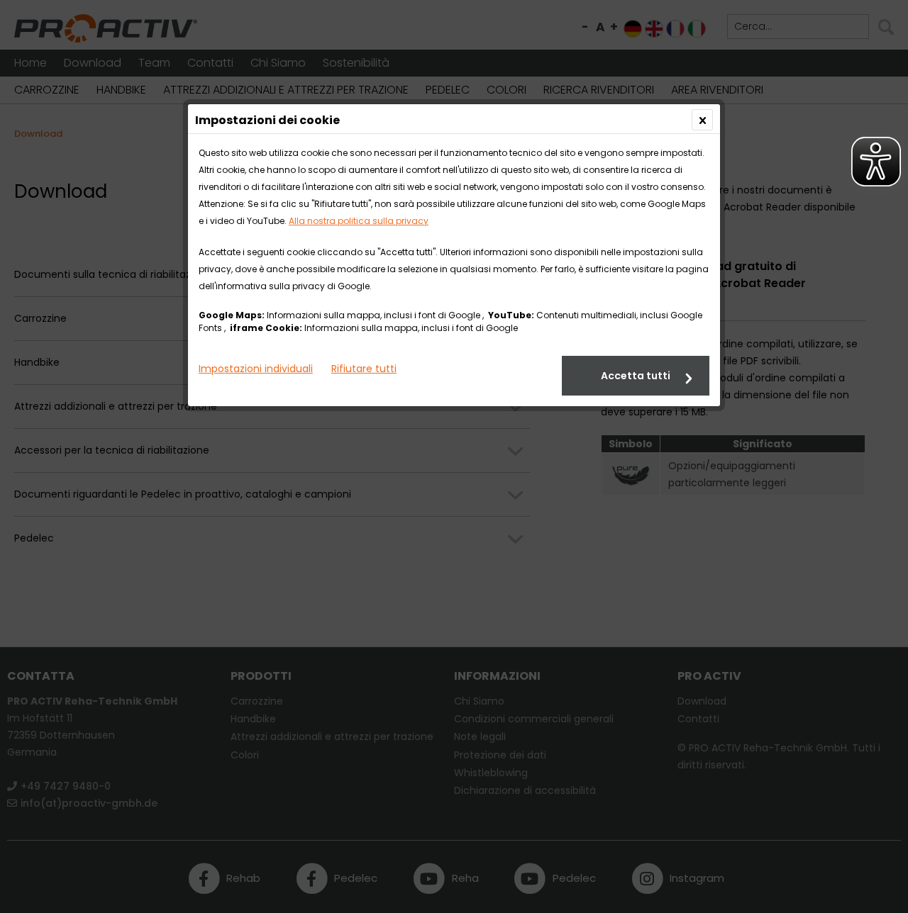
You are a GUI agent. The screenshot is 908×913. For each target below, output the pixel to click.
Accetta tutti (635, 376)
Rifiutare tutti (364, 369)
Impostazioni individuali (256, 369)
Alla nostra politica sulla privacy (358, 221)
